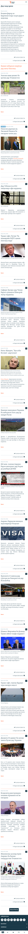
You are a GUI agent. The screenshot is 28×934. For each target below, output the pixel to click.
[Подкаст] (24, 920)
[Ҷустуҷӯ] (24, 932)
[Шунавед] (8, 932)
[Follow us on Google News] (2, 920)
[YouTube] (13, 932)
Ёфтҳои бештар (14, 909)
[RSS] (21, 920)
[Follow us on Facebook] (5, 920)
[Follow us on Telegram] (18, 920)
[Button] (19, 57)
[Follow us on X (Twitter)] (14, 920)
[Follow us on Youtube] (8, 920)
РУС (19, 932)
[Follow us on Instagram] (11, 920)
